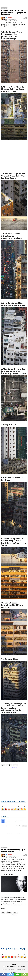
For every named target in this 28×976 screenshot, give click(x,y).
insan (15, 765)
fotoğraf (9, 765)
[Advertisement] (14, 154)
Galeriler (4, 8)
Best (17, 825)
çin (3, 765)
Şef (6, 17)
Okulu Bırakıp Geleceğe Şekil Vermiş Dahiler (13, 850)
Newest (24, 825)
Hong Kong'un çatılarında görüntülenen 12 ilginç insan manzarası (13, 12)
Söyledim (14, 767)
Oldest (20, 825)
